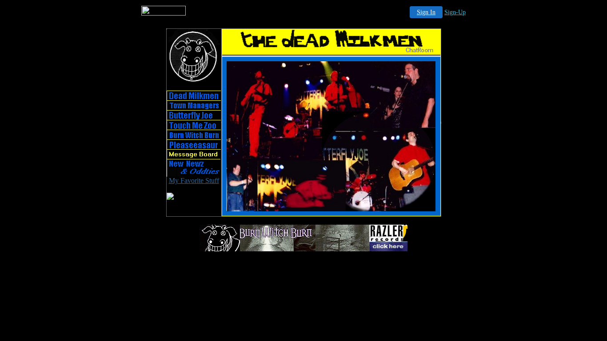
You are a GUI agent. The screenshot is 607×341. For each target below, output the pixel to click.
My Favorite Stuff (194, 180)
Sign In (426, 12)
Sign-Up (455, 12)
